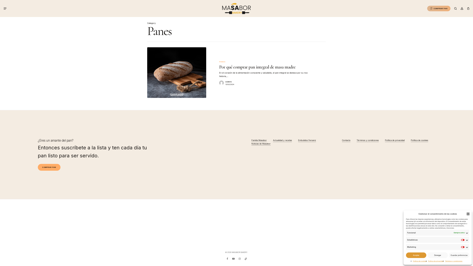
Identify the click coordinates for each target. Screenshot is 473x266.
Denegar (437, 255)
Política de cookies (420, 261)
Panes (222, 62)
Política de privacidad (436, 261)
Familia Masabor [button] (259, 140)
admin (228, 82)
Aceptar (416, 255)
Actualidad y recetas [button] (282, 140)
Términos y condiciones (453, 261)
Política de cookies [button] (419, 140)
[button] (468, 214)
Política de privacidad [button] (395, 140)
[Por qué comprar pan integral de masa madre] (176, 72)
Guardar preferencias (459, 255)
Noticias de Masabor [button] (261, 143)
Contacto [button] (346, 140)
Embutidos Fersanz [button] (307, 140)
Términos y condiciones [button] (368, 140)
